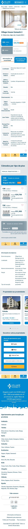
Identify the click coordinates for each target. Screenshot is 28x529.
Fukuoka (3, 486)
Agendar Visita (23, 155)
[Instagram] (16, 502)
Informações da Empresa (14, 515)
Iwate (16, 431)
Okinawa (12, 488)
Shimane (15, 472)
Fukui (2, 447)
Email (15, 155)
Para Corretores (21, 520)
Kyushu (3, 483)
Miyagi (21, 431)
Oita (8, 488)
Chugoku (4, 469)
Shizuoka (12, 459)
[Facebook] (12, 502)
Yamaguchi (4, 474)
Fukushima (12, 431)
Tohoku (3, 427)
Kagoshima (9, 486)
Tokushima (16, 480)
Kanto (3, 436)
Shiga (17, 466)
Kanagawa (16, 439)
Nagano (3, 453)
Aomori (6, 431)
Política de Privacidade (8, 520)
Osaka (14, 466)
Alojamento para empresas (14, 517)
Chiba (2, 439)
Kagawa (7, 480)
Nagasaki (3, 488)
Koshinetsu (4, 450)
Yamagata (3, 433)
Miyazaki (21, 486)
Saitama (21, 439)
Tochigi (3, 441)
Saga (16, 488)
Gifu (5, 459)
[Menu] (25, 2)
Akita (2, 431)
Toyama (12, 447)
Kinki (2, 463)
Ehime (3, 480)
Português (19, 2)
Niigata (8, 453)
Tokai (3, 456)
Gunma (6, 439)
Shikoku (4, 477)
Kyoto (7, 466)
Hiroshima (4, 472)
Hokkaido (4, 421)
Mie (8, 459)
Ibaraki (11, 439)
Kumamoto (16, 486)
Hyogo (3, 466)
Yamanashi (13, 453)
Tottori (20, 472)
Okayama (9, 472)
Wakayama (23, 466)
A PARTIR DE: (16, 40)
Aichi (2, 459)
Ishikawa (7, 447)
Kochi (11, 480)
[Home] (14, 386)
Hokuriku (4, 444)
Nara (10, 466)
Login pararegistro (14, 507)
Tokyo (7, 441)
